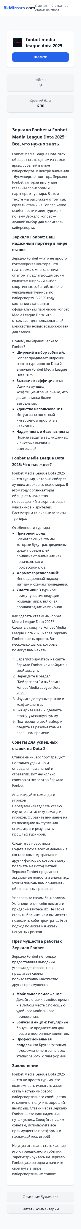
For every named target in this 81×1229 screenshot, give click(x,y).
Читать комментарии (40, 1209)
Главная (41, 5)
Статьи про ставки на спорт (51, 7)
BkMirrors (19, 8)
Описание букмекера (41, 1196)
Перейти (40, 57)
